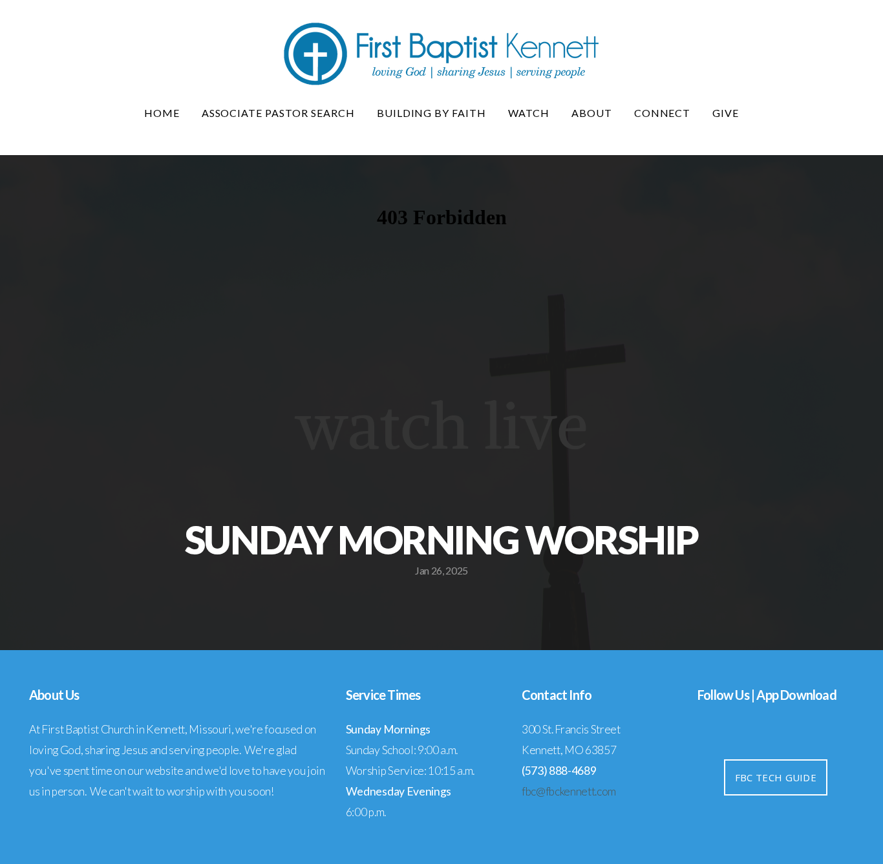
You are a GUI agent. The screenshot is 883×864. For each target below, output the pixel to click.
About (591, 113)
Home (162, 113)
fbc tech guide (775, 777)
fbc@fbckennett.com (569, 791)
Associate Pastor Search (278, 113)
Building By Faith (431, 113)
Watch (528, 113)
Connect (662, 113)
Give (725, 113)
